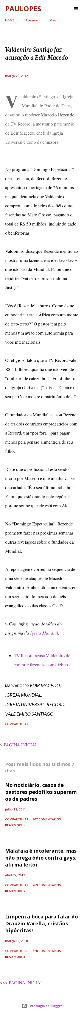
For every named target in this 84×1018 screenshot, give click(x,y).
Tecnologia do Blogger (44, 1006)
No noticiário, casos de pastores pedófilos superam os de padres (41, 791)
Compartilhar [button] (16, 724)
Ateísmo (32, 20)
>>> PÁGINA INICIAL (21, 982)
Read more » (15, 825)
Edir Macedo (45, 685)
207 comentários (47, 819)
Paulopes (23, 8)
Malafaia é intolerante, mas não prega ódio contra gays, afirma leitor (41, 857)
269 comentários (47, 885)
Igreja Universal (25, 704)
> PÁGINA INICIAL (19, 745)
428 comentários (47, 951)
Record (55, 704)
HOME (9, 20)
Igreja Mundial (44, 633)
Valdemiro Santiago (29, 714)
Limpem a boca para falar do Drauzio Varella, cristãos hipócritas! (41, 923)
